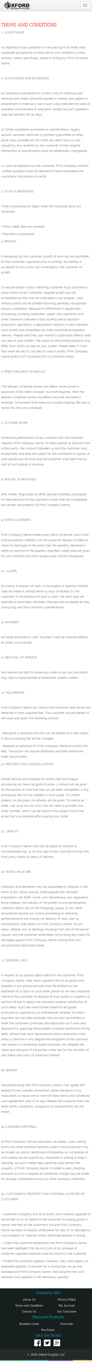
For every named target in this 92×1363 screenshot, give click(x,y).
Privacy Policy (67, 1299)
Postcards (67, 1324)
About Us (29, 1299)
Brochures (48, 1330)
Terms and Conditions (29, 1305)
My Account (67, 1305)
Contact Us (29, 1311)
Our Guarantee (66, 1311)
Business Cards (29, 1324)
